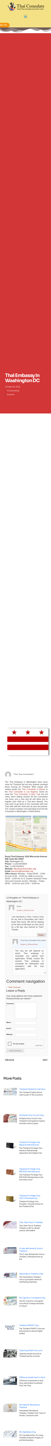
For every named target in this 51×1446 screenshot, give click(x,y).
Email (9, 1028)
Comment (10, 1005)
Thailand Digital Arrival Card (32, 1089)
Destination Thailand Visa (31, 1274)
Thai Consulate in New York (27, 794)
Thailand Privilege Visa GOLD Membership (29, 1197)
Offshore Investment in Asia (32, 1377)
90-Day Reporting (27, 1432)
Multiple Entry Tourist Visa (31, 1115)
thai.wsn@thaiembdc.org (22, 871)
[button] (26, 16)
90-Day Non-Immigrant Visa (32, 1298)
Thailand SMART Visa (28, 1325)
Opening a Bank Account (30, 1350)
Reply (40, 935)
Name (9, 1022)
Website (9, 1034)
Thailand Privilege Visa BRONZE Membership (29, 1170)
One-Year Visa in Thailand (31, 1222)
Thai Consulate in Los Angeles (23, 792)
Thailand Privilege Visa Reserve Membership (29, 1143)
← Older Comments (13, 987)
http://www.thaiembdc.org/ (25, 869)
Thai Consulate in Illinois (33, 789)
